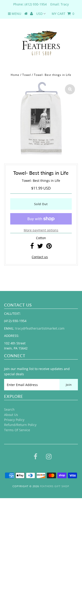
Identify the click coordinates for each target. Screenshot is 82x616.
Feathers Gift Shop (54, 486)
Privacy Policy (14, 420)
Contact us (40, 257)
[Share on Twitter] (40, 247)
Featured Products (16, 553)
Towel (26, 75)
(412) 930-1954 (36, 4)
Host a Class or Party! (18, 543)
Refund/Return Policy (20, 425)
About (6, 562)
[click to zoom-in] (70, 89)
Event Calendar (14, 533)
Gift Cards (10, 572)
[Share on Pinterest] (49, 247)
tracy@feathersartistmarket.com (39, 328)
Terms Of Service (17, 430)
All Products (11, 524)
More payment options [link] (41, 230)
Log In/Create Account (23, 611)
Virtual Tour (11, 601)
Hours (6, 582)
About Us (11, 414)
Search (9, 409)
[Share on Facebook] (32, 247)
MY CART (63, 13)
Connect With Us (15, 592)
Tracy (65, 4)
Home (15, 75)
